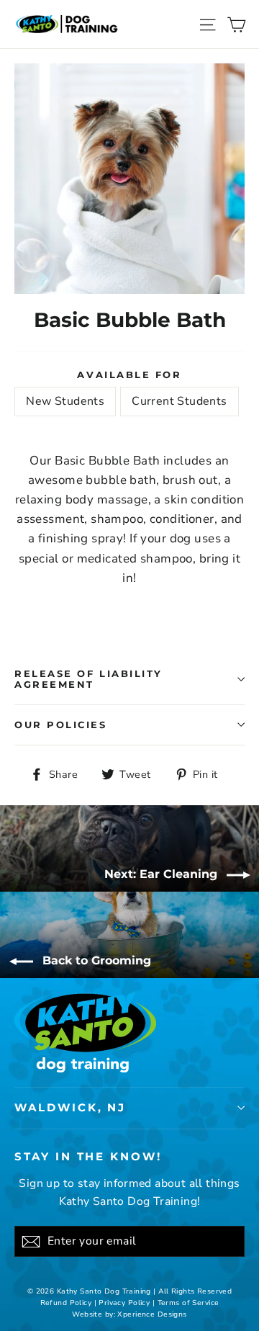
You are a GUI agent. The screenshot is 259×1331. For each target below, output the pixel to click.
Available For (129, 374)
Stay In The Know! (88, 1156)
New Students (65, 401)
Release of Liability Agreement (88, 679)
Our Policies (60, 725)
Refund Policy (66, 1303)
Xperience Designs (151, 1314)
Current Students (179, 401)
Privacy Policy (124, 1303)
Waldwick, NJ (70, 1107)
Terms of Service (188, 1303)
